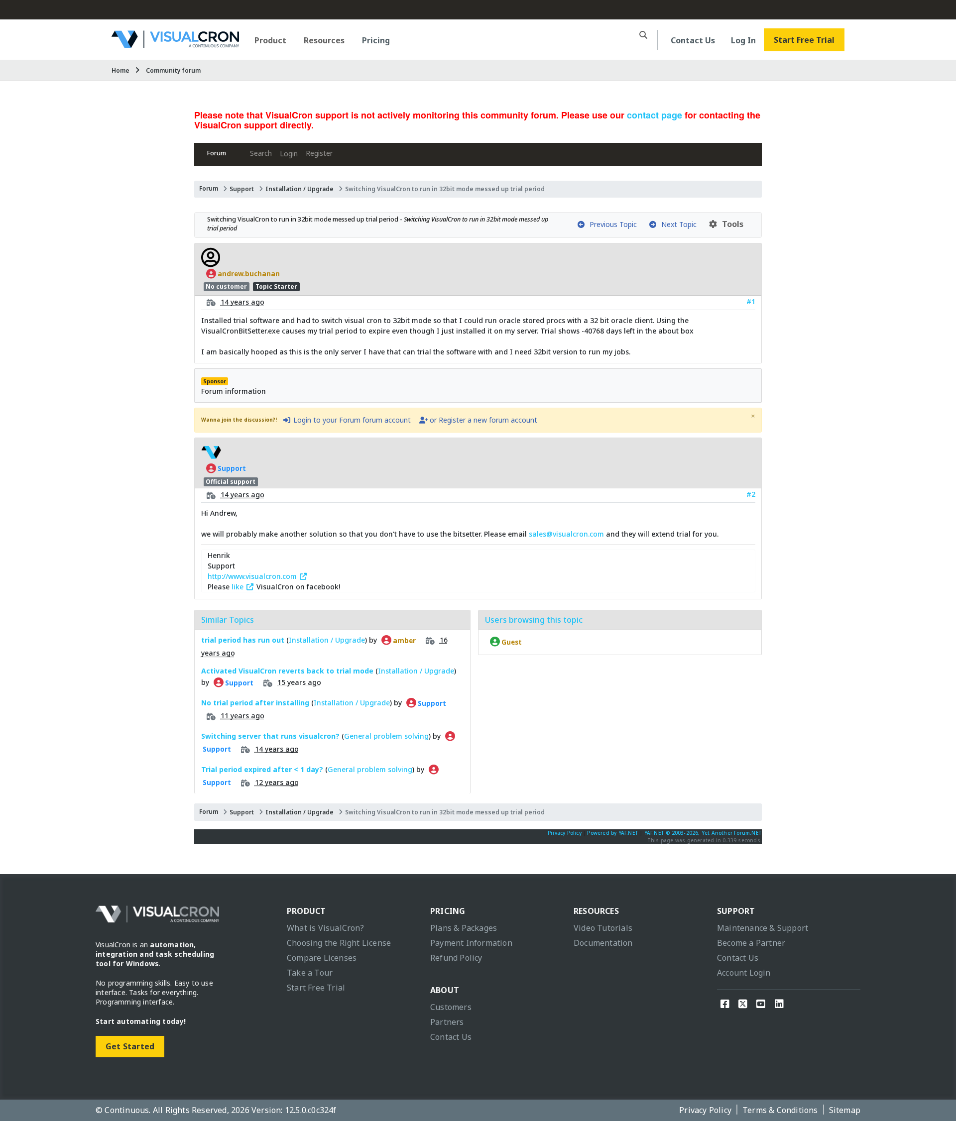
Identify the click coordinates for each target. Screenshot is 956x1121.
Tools (730, 224)
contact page (654, 115)
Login (289, 153)
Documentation (603, 942)
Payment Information (471, 942)
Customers (451, 1007)
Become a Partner (751, 942)
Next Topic (677, 224)
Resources (324, 40)
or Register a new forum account (482, 420)
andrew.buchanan (248, 273)
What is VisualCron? (325, 927)
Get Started (130, 1046)
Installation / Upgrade (299, 189)
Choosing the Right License (339, 942)
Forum (216, 153)
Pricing (376, 40)
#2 (750, 494)
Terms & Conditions (780, 1110)
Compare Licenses (322, 957)
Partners (447, 1021)
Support (242, 189)
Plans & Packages (463, 927)
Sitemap (844, 1110)
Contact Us (693, 40)
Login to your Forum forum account (351, 420)
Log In (743, 40)
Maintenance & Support (762, 927)
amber (403, 640)
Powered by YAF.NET (612, 832)
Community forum (173, 70)
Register (319, 153)
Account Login (744, 972)
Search (261, 153)
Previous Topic (611, 224)
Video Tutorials (603, 927)
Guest (511, 641)
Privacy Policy (565, 832)
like (238, 586)
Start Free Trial (804, 39)
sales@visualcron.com (566, 534)
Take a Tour (310, 972)
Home (120, 70)
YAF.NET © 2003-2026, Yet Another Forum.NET (703, 832)
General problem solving (386, 736)
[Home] (175, 44)
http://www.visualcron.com (253, 576)
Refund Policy (456, 957)
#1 (750, 301)
